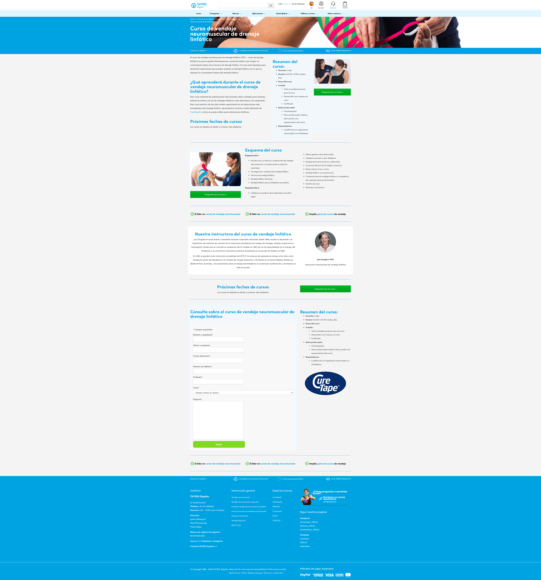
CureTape (304, 538)
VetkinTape (305, 546)
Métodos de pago (255, 573)
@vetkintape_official (309, 529)
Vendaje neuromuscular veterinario (245, 502)
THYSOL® (277, 520)
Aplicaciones (257, 13)
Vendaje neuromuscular (240, 497)
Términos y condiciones (273, 573)
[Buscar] (271, 5)
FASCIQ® (276, 506)
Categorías (214, 13)
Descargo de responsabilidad (254, 569)
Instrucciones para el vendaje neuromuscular (248, 511)
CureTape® (195, 112)
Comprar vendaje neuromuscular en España (248, 506)
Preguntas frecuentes (239, 516)
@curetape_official (309, 522)
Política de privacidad (277, 569)
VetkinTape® (277, 502)
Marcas (235, 13)
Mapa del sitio (235, 569)
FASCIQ (303, 542)
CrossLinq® (277, 511)
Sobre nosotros (334, 13)
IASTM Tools (236, 525)
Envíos (244, 573)
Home (192, 19)
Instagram (218, 541)
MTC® (275, 516)
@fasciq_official (307, 525)
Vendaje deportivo (238, 520)
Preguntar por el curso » (332, 92)
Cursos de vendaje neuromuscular (211, 19)
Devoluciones (234, 573)
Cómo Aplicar (282, 13)
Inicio (198, 13)
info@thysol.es (199, 502)
